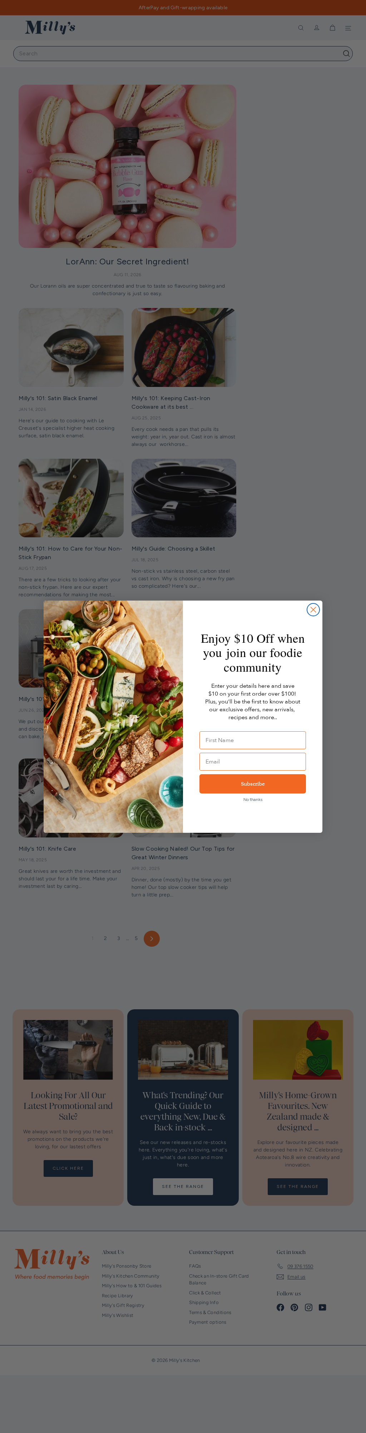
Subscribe (253, 784)
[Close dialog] (313, 609)
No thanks (252, 799)
